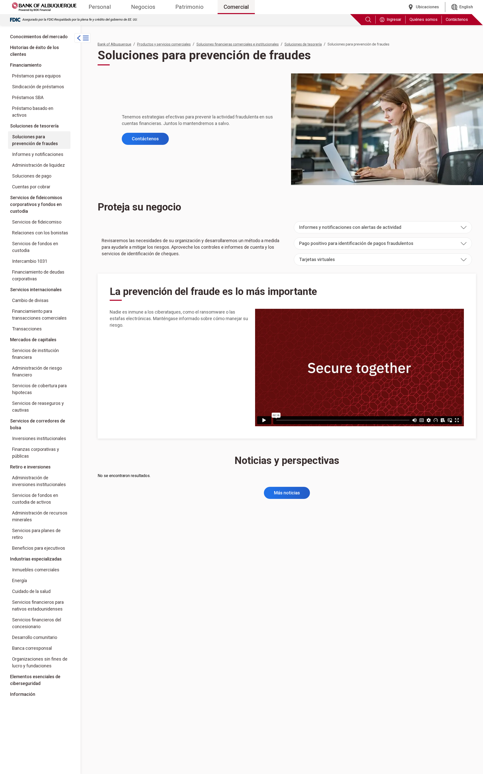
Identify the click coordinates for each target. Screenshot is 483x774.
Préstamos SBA (28, 97)
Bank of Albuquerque (114, 44)
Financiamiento (26, 65)
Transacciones (27, 328)
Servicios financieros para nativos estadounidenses (38, 605)
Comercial (236, 7)
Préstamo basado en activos (32, 112)
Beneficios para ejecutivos (38, 548)
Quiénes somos (423, 19)
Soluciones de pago (31, 176)
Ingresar (394, 19)
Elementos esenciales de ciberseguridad (35, 680)
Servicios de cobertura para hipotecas (39, 389)
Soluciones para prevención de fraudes (35, 140)
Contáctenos (457, 19)
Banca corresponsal (32, 648)
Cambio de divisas (30, 300)
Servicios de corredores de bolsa (40, 424)
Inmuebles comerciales (35, 569)
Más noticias (287, 492)
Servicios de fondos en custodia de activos (35, 499)
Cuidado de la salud (31, 591)
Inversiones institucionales (41, 438)
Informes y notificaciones (37, 154)
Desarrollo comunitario (34, 637)
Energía (19, 580)
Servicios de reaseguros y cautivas (38, 407)
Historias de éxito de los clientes (34, 51)
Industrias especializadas (36, 559)
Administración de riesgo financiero (37, 371)
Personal (100, 7)
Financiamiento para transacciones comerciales (39, 315)
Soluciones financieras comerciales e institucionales (237, 44)
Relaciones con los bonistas (40, 232)
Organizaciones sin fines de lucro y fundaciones (39, 662)
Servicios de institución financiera (35, 354)
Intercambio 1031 (29, 261)
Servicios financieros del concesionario (36, 623)
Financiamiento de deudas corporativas (38, 275)
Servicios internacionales (36, 289)
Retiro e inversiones (30, 466)
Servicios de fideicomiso (36, 222)
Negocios (143, 7)
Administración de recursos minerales (39, 516)
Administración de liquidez (38, 165)
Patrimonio (189, 7)
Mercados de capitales (33, 339)
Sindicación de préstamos (38, 86)
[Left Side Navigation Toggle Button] (82, 38)
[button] (383, 227)
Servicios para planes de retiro (36, 534)
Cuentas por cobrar (31, 186)
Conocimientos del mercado (39, 36)
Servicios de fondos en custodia (35, 247)
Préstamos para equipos (36, 75)
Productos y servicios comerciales (164, 44)
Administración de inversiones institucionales (39, 481)
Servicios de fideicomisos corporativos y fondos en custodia (36, 204)
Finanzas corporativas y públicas (41, 452)
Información (22, 694)
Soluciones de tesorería (34, 125)
